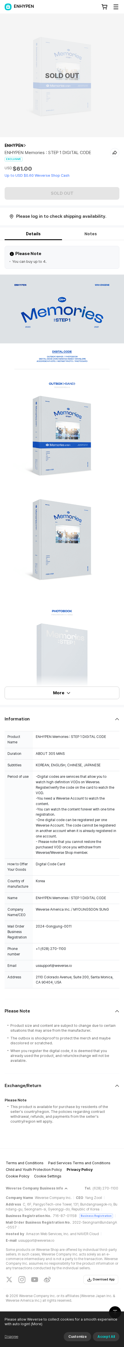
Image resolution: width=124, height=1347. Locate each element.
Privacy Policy (80, 1169)
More (58, 692)
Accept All (106, 1337)
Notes (90, 234)
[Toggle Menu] (116, 7)
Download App (103, 1279)
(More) (36, 1324)
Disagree (11, 1337)
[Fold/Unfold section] (62, 719)
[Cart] (104, 7)
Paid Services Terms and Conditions (79, 1163)
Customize (77, 1337)
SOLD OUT (62, 193)
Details (33, 234)
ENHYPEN (14, 145)
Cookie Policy (17, 1176)
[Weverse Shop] (8, 7)
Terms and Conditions (25, 1163)
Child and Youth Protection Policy (34, 1169)
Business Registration (96, 1215)
